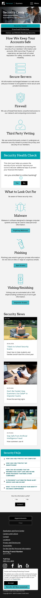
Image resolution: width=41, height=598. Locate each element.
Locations (6, 540)
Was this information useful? (20, 496)
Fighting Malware (20, 230)
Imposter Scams (20, 303)
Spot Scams (20, 265)
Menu (36, 3)
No (24, 183)
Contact (6, 537)
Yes (17, 183)
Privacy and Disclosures (11, 543)
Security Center (20, 26)
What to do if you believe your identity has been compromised (21, 488)
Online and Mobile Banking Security (20, 33)
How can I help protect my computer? (21, 459)
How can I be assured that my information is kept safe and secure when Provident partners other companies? (20, 473)
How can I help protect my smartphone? (16, 464)
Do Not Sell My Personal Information (17, 549)
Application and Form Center (13, 531)
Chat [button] (20, 523)
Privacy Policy (16, 579)
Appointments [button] (20, 518)
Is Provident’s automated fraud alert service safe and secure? (21, 481)
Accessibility (7, 546)
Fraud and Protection (20, 29)
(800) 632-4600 (8, 561)
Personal (9, 3)
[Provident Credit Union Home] (4, 3)
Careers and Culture (10, 534)
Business (19, 3)
